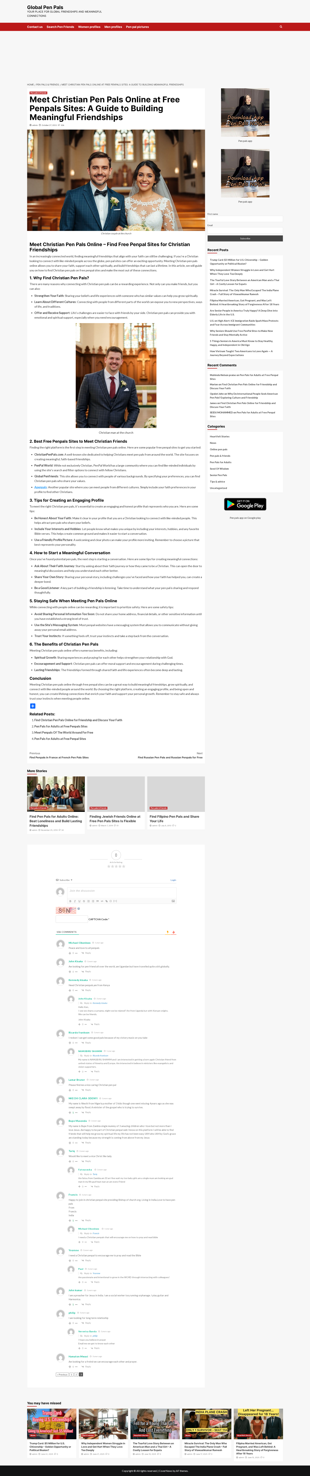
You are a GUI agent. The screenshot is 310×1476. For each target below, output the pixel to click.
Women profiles (89, 27)
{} (111, 901)
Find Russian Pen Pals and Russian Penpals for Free (170, 755)
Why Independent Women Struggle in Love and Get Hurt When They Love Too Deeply (242, 271)
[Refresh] (79, 908)
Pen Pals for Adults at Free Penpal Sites (60, 738)
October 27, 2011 (49, 125)
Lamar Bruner (77, 1079)
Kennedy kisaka (100, 1003)
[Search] (281, 27)
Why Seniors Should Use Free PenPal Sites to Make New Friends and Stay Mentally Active (241, 332)
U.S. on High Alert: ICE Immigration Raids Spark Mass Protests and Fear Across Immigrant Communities (244, 322)
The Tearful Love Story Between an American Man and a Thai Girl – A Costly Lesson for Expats (244, 282)
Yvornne (74, 1250)
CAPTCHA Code (98, 919)
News (213, 442)
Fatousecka (85, 1169)
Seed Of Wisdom (219, 468)
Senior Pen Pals (218, 475)
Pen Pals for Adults (220, 462)
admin (35, 125)
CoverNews (165, 1470)
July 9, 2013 (166, 825)
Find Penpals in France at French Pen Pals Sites (59, 755)
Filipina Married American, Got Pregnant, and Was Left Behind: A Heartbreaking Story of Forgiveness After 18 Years (244, 302)
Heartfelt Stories (219, 436)
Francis (96, 1233)
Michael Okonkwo (80, 942)
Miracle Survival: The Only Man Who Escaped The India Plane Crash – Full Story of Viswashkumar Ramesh (244, 292)
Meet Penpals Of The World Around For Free (63, 732)
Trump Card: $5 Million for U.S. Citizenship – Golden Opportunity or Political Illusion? (239, 261)
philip (95, 1336)
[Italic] (75, 901)
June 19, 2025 (150, 1454)
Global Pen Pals (45, 7)
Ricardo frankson (79, 1032)
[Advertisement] (155, 55)
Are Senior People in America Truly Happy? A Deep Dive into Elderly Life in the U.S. (244, 312)
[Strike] (84, 901)
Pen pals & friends (38, 93)
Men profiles (113, 27)
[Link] (106, 901)
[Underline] (79, 901)
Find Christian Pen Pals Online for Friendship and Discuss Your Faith (78, 720)
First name (212, 214)
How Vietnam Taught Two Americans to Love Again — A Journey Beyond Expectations (241, 353)
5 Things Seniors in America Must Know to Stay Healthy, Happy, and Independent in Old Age (241, 343)
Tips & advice (217, 481)
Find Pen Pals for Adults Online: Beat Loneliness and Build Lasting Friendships (56, 821)
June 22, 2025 (47, 1454)
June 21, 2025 (98, 1454)
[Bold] (70, 901)
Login (173, 880)
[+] (115, 901)
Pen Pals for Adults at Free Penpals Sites (61, 726)
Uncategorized (218, 488)
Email (210, 225)
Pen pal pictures (137, 27)
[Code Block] (102, 901)
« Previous (62, 1374)
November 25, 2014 (49, 830)
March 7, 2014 (107, 825)
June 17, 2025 (201, 1454)
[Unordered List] (93, 901)
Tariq (95, 1174)
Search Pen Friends (60, 27)
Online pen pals (218, 449)
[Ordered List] (88, 901)
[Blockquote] (97, 901)
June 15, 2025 (253, 1457)
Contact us (35, 27)
